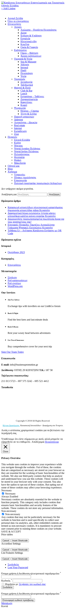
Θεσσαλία (19, 157)
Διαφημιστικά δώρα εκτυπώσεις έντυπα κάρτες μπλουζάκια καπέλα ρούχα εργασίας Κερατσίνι (32, 214)
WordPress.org (15, 286)
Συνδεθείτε (13, 564)
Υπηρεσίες (19, 174)
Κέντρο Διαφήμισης (11, 425)
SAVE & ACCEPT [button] (11, 531)
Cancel (6, 540)
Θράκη (17, 160)
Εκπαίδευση (20, 131)
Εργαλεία (25, 38)
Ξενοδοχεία (26, 82)
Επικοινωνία (20, 180)
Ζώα (16, 134)
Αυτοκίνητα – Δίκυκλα (25, 122)
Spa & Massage (28, 61)
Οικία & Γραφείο (29, 47)
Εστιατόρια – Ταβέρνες (32, 96)
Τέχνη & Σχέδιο (29, 113)
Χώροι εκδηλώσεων (31, 56)
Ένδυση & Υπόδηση (31, 35)
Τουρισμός (19, 79)
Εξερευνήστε (14, 24)
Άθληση (25, 64)
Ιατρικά (24, 67)
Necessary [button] (6, 490)
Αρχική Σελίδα (15, 18)
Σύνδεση (12, 277)
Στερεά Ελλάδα (22, 139)
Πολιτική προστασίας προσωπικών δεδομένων (38, 183)
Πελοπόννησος (21, 154)
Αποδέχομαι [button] (38, 441)
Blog (10, 168)
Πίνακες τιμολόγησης (25, 177)
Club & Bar (26, 90)
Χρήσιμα (12, 171)
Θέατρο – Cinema (30, 111)
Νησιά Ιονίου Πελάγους (26, 151)
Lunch (24, 93)
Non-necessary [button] (8, 511)
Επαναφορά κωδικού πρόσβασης (18, 600)
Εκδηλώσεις (20, 50)
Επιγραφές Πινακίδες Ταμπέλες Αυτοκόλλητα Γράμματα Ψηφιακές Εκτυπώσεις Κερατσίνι (31, 226)
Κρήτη (17, 142)
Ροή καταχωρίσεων (17, 280)
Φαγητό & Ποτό (22, 87)
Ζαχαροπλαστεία (29, 99)
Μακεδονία (20, 163)
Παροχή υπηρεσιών (24, 116)
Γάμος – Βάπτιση (29, 53)
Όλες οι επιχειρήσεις (18, 21)
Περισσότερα (52, 441)
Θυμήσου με (11, 584)
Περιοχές (12, 137)
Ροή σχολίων (14, 283)
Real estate (19, 125)
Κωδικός (6, 580)
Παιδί (23, 70)
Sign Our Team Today (12, 352)
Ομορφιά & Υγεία (23, 58)
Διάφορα (18, 119)
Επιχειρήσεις (14, 265)
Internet (18, 128)
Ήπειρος (18, 145)
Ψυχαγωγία (20, 108)
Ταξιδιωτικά (27, 84)
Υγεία (23, 76)
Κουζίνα (25, 44)
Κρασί (24, 105)
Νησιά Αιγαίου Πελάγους (27, 148)
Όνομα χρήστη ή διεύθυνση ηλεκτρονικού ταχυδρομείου (31, 573)
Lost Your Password (18, 567)
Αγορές (18, 27)
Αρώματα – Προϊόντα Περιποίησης (39, 29)
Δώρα (23, 32)
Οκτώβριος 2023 (16, 252)
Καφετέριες (26, 102)
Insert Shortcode (20, 540)
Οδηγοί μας (14, 166)
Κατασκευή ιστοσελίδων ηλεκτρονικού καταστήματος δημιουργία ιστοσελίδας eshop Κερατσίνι (35, 209)
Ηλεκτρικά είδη (29, 41)
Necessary (10, 493)
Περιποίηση (27, 73)
